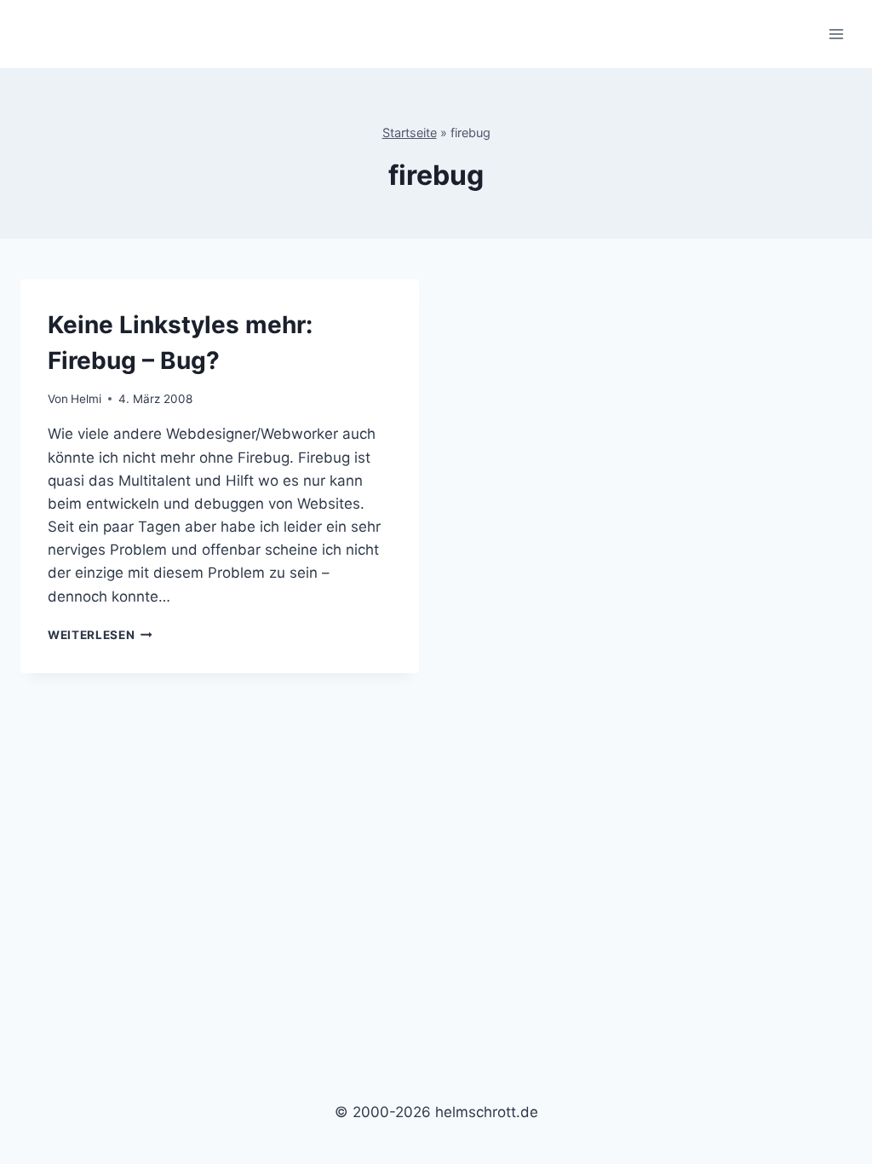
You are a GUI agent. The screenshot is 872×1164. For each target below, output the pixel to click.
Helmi (86, 399)
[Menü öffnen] (836, 33)
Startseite (409, 132)
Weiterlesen (100, 635)
